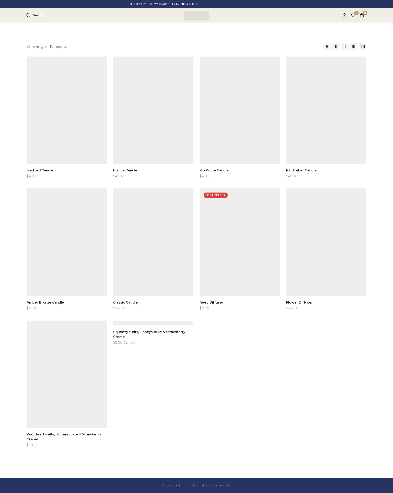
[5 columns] (362, 46)
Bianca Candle (125, 170)
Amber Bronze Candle (45, 302)
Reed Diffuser (211, 302)
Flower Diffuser (299, 302)
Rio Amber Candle (301, 170)
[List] (326, 46)
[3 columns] (344, 46)
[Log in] (344, 15)
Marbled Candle (40, 170)
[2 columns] (335, 46)
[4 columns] (353, 46)
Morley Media (221, 485)
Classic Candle (125, 302)
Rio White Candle (214, 170)
